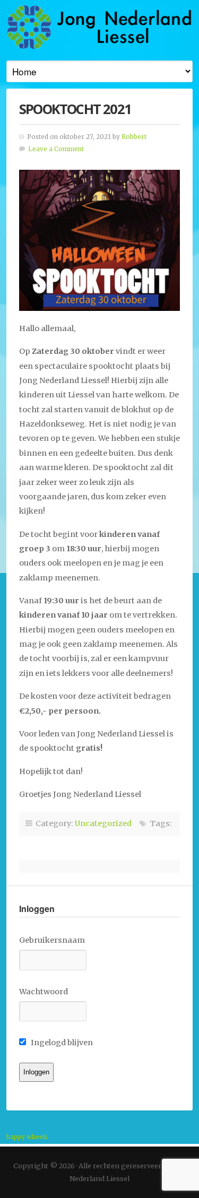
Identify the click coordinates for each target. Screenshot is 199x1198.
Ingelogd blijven (61, 1042)
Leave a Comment (56, 149)
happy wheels (27, 1137)
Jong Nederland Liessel (99, 27)
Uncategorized (103, 823)
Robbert (134, 137)
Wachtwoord (43, 991)
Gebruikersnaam (52, 940)
